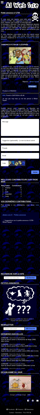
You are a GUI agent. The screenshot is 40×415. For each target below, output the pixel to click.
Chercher (31, 278)
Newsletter (30, 409)
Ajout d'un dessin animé (17, 338)
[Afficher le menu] (2, 3)
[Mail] (37, 401)
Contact (11, 412)
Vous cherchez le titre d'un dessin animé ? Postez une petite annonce (20, 319)
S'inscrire (31, 328)
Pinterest (20, 409)
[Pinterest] (32, 401)
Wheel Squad (34, 81)
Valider (35, 172)
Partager (33, 86)
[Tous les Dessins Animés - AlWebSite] (22, 9)
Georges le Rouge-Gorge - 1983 (20, 395)
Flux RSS (26, 412)
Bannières (18, 412)
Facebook (11, 409)
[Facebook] (28, 401)
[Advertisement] (20, 250)
